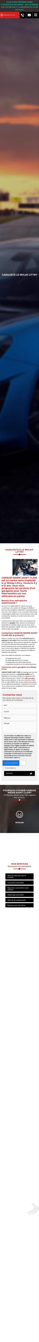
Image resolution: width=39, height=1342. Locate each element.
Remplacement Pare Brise (16, 905)
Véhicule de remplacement (16, 900)
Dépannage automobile (15, 895)
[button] (35, 15)
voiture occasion (30, 678)
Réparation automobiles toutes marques (18, 888)
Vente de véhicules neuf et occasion (16, 876)
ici (19, 757)
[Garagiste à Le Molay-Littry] (25, 567)
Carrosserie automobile (15, 883)
